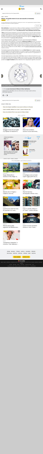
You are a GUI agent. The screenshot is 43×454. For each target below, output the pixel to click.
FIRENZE (33, 251)
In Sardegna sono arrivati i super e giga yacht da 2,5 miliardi (30, 176)
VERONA (20, 253)
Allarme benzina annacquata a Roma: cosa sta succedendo (30, 193)
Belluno (4, 207)
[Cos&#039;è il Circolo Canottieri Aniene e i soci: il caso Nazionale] (31, 218)
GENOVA (15, 253)
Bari (3, 190)
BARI (29, 253)
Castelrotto (5, 173)
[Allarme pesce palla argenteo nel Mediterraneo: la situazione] (11, 218)
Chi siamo (10, 264)
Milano (8, 20)
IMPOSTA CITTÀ (26, 256)
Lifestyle (3, 20)
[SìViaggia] (21, 6)
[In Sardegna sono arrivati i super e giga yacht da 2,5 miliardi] (31, 167)
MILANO (13, 251)
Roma (24, 190)
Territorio (25, 163)
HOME (2, 16)
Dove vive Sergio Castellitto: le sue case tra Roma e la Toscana (18, 107)
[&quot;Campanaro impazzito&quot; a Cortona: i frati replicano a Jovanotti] (11, 235)
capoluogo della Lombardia (16, 37)
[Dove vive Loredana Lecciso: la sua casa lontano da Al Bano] (31, 122)
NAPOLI (23, 251)
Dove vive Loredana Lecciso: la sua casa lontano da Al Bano (31, 131)
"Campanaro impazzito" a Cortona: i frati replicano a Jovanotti (10, 244)
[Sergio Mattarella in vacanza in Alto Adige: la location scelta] (11, 167)
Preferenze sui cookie (28, 264)
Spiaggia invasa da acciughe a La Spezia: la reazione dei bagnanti (11, 131)
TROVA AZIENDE (17, 256)
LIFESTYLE (6, 16)
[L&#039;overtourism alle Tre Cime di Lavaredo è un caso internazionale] (11, 201)
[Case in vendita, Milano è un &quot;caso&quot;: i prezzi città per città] (31, 201)
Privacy (18, 264)
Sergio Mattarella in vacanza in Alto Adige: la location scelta (10, 176)
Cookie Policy (22, 264)
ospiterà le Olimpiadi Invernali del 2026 (33, 46)
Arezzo (4, 240)
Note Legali (14, 264)
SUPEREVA (21, 263)
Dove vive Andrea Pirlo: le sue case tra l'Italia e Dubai (16, 112)
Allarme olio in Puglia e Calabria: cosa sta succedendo (9, 193)
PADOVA (34, 253)
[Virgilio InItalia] (21, 9)
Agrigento (5, 223)
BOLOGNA (9, 253)
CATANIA (25, 253)
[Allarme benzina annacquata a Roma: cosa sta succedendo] (31, 184)
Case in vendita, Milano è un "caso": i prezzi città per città (17, 109)
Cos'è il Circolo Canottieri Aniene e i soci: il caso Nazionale (30, 227)
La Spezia (5, 128)
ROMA (8, 251)
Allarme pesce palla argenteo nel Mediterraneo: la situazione (11, 227)
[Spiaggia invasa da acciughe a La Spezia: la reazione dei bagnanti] (11, 122)
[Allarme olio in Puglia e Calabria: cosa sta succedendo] (11, 184)
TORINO (18, 251)
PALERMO (28, 251)
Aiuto (33, 264)
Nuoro (24, 173)
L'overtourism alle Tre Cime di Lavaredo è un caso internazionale (10, 210)
